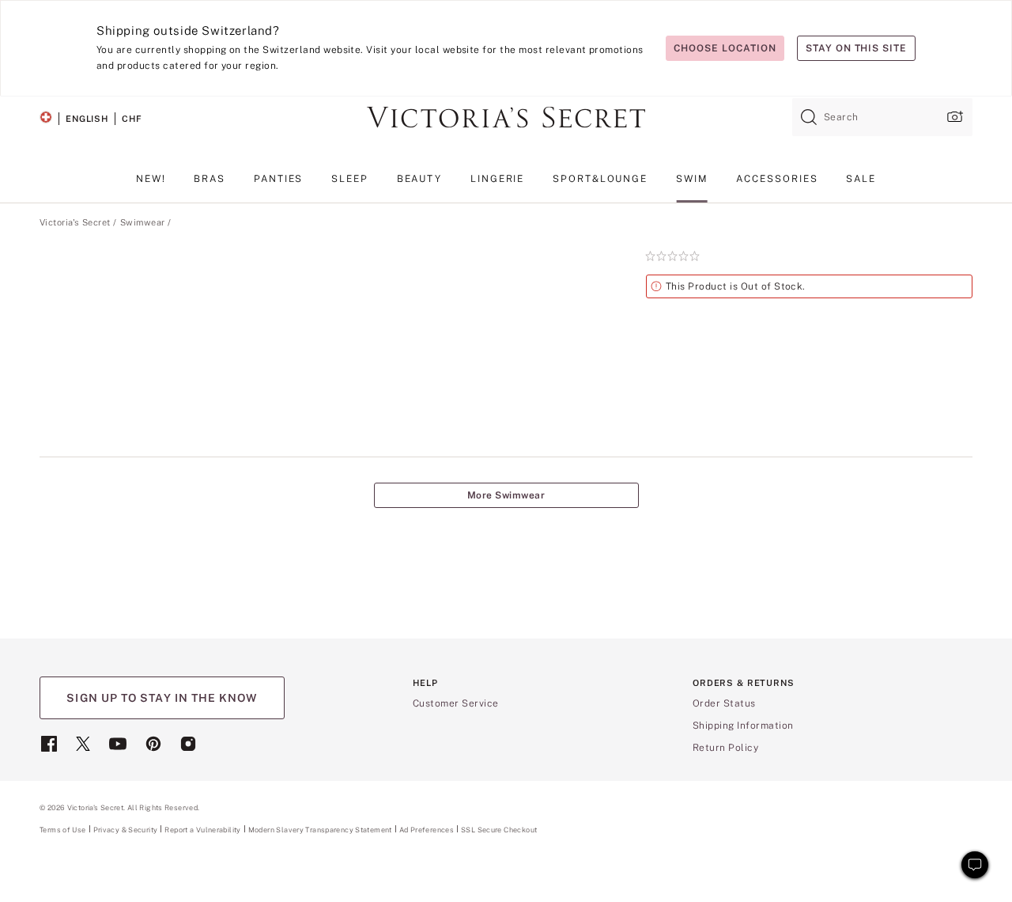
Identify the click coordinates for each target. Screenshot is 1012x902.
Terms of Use (63, 829)
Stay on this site (856, 48)
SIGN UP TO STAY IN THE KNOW (161, 698)
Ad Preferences (426, 829)
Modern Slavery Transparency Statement (320, 830)
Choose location (725, 48)
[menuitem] (151, 185)
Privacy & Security (125, 829)
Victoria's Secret (75, 222)
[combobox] (882, 117)
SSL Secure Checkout (499, 829)
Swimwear (142, 222)
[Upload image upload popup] (953, 117)
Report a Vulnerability (202, 830)
